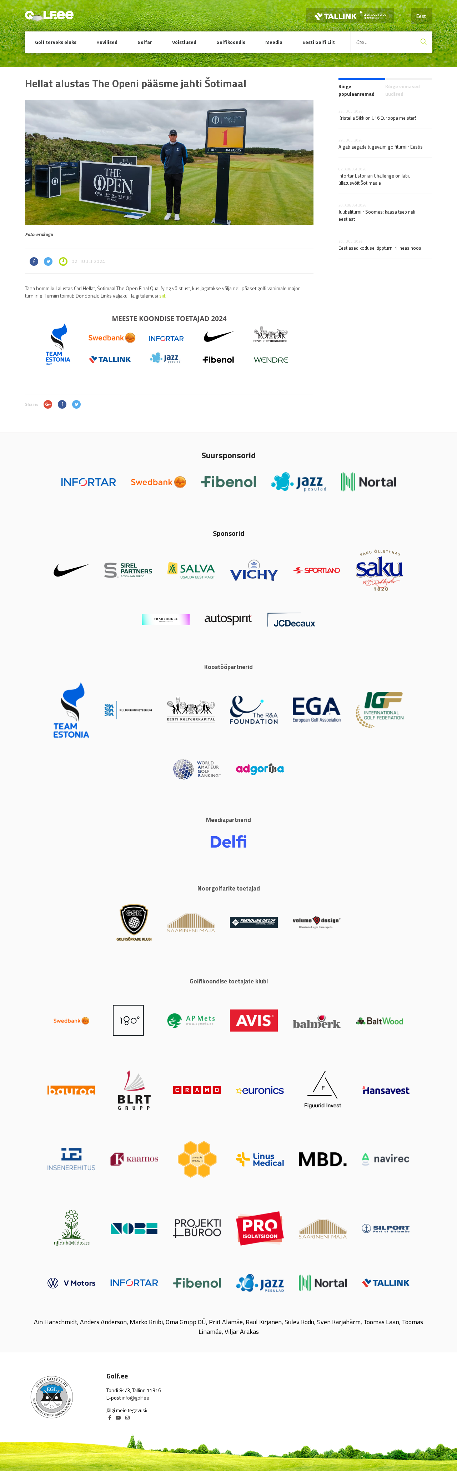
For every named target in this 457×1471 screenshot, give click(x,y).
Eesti (421, 16)
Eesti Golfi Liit (318, 42)
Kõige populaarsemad (356, 90)
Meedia (273, 42)
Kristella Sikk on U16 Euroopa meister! (377, 117)
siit (162, 295)
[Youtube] (118, 1417)
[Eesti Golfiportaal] (49, 17)
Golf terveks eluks (55, 42)
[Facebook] (109, 1417)
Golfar (144, 42)
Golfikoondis (230, 42)
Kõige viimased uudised (402, 90)
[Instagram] (127, 1417)
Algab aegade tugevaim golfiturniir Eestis (380, 146)
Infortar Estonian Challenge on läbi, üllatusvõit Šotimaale (374, 179)
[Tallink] (350, 15)
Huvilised (106, 42)
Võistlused (184, 42)
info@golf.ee (135, 1397)
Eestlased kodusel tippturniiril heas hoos (379, 247)
